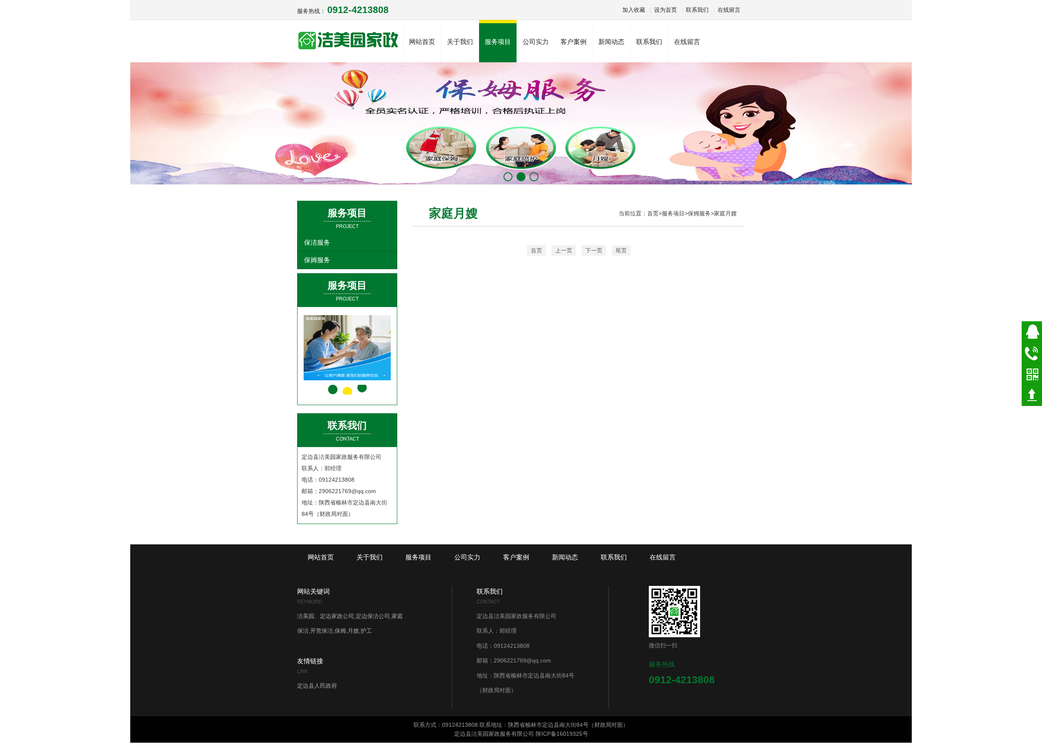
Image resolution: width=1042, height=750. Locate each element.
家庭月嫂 (725, 213)
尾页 (621, 250)
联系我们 (697, 10)
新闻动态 (565, 557)
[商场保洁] (354, 347)
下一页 (593, 250)
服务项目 (673, 213)
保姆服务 (317, 260)
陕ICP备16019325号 (562, 733)
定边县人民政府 (317, 685)
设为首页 (665, 10)
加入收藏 (633, 10)
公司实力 (467, 557)
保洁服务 (317, 242)
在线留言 (729, 10)
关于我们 (370, 557)
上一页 (563, 250)
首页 (653, 213)
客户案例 (516, 557)
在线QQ (1032, 332)
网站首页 (422, 41)
